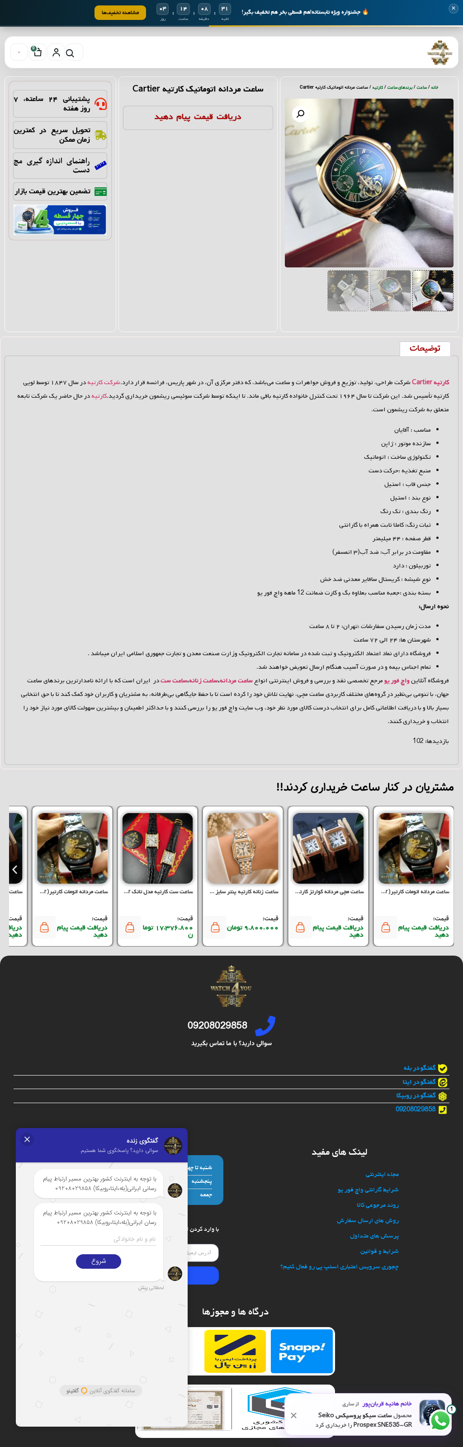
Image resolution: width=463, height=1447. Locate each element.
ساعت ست (174, 681)
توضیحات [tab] (425, 349)
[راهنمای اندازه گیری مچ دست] (100, 165)
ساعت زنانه (203, 681)
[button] (300, 114)
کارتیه (378, 87)
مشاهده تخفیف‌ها (120, 12)
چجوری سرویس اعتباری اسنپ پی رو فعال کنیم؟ (339, 1267)
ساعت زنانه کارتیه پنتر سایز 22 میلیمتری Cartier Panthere (211, 891)
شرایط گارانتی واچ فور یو (368, 1190)
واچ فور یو (397, 681)
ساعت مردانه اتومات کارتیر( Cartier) (408, 891)
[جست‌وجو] (74, 52)
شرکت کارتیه (103, 382)
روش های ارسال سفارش (368, 1221)
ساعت (422, 87)
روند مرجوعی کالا (378, 1205)
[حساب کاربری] (56, 52)
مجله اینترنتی (382, 1174)
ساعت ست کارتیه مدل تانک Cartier (153, 891)
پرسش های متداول (374, 1236)
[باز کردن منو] (19, 52)
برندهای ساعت (399, 87)
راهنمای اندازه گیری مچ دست (52, 165)
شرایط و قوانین (379, 1251)
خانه (435, 87)
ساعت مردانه (236, 681)
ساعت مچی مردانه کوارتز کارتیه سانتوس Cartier (309, 891)
